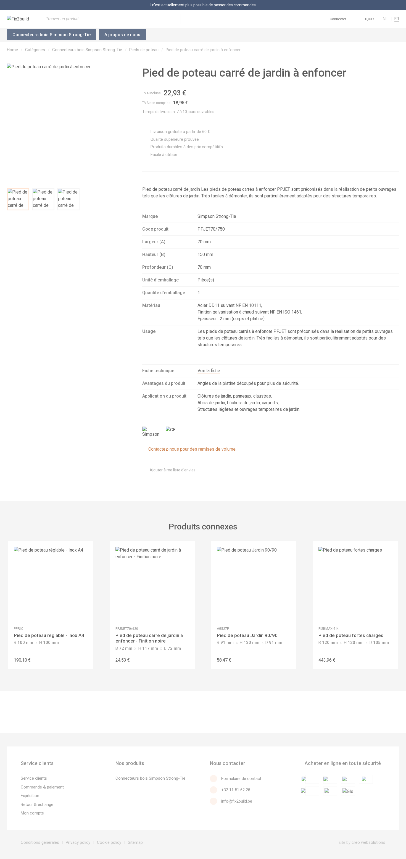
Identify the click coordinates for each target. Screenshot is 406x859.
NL (385, 18)
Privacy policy (78, 842)
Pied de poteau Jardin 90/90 (247, 635)
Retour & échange (37, 804)
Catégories (35, 49)
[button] (364, 18)
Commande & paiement (42, 787)
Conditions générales (40, 842)
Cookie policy (109, 842)
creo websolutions (368, 842)
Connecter (338, 19)
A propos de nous (122, 34)
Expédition (30, 795)
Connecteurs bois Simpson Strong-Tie (87, 49)
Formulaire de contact (241, 778)
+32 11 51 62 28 (235, 789)
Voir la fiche (208, 370)
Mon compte (32, 813)
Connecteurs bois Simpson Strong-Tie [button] (51, 34)
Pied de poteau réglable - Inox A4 (49, 635)
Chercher (175, 19)
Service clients (34, 778)
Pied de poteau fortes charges (350, 635)
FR (396, 18)
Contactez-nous (163, 449)
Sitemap (135, 842)
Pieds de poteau (144, 49)
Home (12, 49)
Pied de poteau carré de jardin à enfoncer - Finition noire (149, 638)
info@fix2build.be (236, 801)
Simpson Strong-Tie (216, 216)
